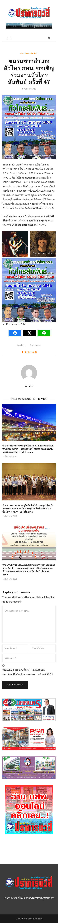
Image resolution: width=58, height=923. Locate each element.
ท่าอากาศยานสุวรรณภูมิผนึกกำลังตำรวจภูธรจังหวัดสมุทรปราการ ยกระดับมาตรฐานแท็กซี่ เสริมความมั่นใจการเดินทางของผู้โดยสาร (27, 508)
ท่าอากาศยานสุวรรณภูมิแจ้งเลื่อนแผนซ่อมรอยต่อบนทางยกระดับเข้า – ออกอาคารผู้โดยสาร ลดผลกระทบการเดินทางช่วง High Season (28, 449)
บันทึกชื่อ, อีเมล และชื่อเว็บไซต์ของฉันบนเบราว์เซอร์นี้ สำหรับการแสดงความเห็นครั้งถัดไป (27, 672)
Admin (21, 345)
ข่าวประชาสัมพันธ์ (29, 53)
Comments (35, 345)
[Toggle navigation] (9, 38)
